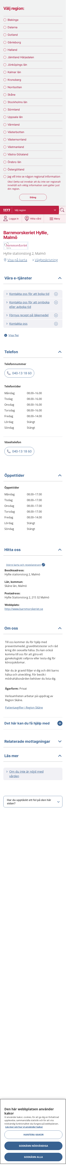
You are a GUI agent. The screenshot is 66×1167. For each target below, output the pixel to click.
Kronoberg (14, 79)
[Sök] (62, 210)
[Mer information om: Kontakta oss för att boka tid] (56, 294)
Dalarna (12, 27)
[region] (33, 1131)
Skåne (11, 94)
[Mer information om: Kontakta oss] (56, 323)
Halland (12, 49)
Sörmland (14, 109)
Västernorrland (17, 139)
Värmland (14, 124)
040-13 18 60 (22, 373)
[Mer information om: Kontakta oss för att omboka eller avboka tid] (56, 302)
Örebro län (14, 162)
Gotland (13, 34)
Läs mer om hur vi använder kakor (24, 1126)
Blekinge (13, 19)
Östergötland (16, 169)
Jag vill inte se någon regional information (34, 176)
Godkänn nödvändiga (33, 1145)
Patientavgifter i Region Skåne (24, 707)
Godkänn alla (33, 1157)
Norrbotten (15, 87)
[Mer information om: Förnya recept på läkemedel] (56, 315)
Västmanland (16, 147)
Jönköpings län (17, 64)
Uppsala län (15, 117)
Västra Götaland (18, 154)
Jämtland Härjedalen (21, 57)
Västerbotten (16, 132)
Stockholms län (17, 102)
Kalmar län (14, 72)
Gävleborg (14, 42)
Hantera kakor (33, 1134)
